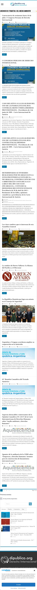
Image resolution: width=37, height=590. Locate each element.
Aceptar (18, 584)
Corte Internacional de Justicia (16, 116)
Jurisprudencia (5, 201)
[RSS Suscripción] (36, 11)
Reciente (4, 509)
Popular (10, 509)
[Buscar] (30, 503)
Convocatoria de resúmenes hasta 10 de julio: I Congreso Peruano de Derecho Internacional (16, 18)
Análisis (11, 425)
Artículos (12, 270)
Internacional (28, 200)
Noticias (15, 229)
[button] (34, 570)
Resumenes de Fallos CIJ (8, 200)
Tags (23, 509)
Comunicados (13, 346)
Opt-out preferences (14, 588)
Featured (12, 229)
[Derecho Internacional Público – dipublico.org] (18, 4)
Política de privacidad (22, 588)
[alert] (18, 499)
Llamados (12, 22)
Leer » (4, 54)
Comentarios (17, 509)
